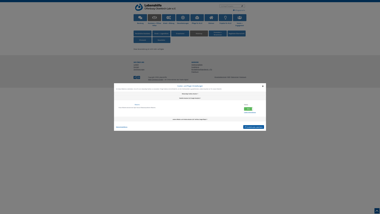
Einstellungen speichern (254, 127)
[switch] (248, 109)
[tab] (190, 94)
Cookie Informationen (250, 112)
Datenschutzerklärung (121, 127)
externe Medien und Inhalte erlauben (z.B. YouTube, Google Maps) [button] (190, 119)
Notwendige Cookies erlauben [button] (189, 94)
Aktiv (248, 109)
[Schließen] (263, 86)
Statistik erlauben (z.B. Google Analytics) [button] (189, 98)
